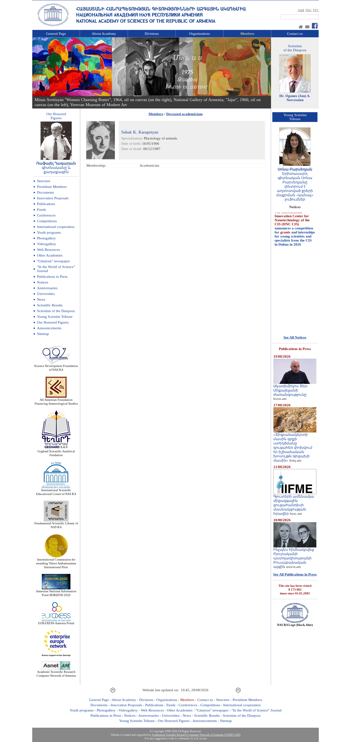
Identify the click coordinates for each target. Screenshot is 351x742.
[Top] (113, 692)
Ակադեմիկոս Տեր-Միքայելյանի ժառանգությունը (290, 390)
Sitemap (43, 334)
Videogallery (46, 244)
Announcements (49, 328)
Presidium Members (52, 187)
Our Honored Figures (53, 322)
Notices (42, 282)
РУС (316, 10)
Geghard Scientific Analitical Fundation (56, 453)
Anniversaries (47, 288)
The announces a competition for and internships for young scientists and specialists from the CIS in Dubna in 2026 (295, 219)
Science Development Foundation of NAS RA (56, 367)
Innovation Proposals (53, 198)
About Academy (104, 34)
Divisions (152, 34)
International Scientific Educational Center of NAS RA (56, 492)
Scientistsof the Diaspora (294, 48)
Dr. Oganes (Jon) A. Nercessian (294, 98)
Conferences (46, 215)
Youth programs (49, 232)
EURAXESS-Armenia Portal (56, 623)
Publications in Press (52, 276)
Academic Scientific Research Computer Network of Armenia (56, 673)
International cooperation (55, 227)
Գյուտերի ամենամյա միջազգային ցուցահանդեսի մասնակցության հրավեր (293, 505)
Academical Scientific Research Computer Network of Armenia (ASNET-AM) (196, 735)
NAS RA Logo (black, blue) (295, 625)
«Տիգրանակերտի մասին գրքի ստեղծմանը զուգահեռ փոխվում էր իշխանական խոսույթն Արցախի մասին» (292, 447)
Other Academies (50, 255)
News (41, 299)
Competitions (47, 221)
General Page (56, 34)
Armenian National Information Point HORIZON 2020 (56, 593)
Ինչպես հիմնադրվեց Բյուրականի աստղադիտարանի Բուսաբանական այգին (293, 558)
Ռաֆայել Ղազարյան (56, 163)
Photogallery (46, 238)
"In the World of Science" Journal (257, 710)
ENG (309, 10)
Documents (45, 192)
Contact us (295, 34)
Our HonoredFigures (56, 116)
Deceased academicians (184, 114)
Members (247, 34)
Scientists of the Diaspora (56, 311)
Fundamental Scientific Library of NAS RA (56, 525)
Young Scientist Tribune (55, 317)
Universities (46, 294)
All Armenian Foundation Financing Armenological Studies (56, 401)
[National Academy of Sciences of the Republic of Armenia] (53, 25)
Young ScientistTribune (295, 117)
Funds (41, 209)
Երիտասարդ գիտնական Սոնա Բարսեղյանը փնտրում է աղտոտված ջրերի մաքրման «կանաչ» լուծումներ (295, 186)
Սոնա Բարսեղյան (295, 169)
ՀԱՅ (301, 10)
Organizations (199, 34)
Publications (46, 204)
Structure (43, 181)
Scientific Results (50, 305)
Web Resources (48, 250)
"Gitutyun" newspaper (53, 261)
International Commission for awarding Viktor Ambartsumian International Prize (56, 563)
